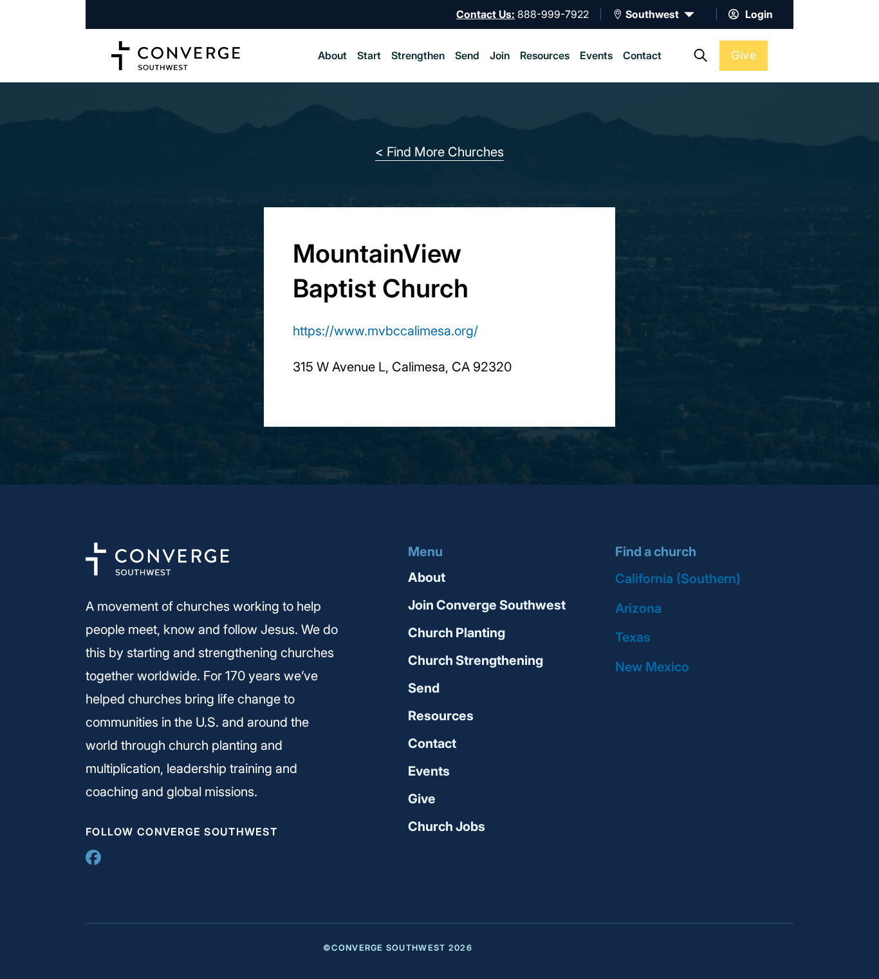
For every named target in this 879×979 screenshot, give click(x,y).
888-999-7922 (553, 14)
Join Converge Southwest (487, 605)
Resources (544, 55)
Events (596, 55)
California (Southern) (678, 578)
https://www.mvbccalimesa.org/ (385, 331)
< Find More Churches (439, 152)
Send (467, 55)
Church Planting (456, 632)
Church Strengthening (475, 660)
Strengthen (418, 55)
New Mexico (652, 667)
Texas (633, 637)
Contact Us (484, 14)
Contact (642, 55)
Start (369, 55)
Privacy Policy (530, 948)
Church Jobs (446, 826)
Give (743, 55)
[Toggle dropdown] (618, 14)
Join (500, 55)
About (332, 55)
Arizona (638, 608)
